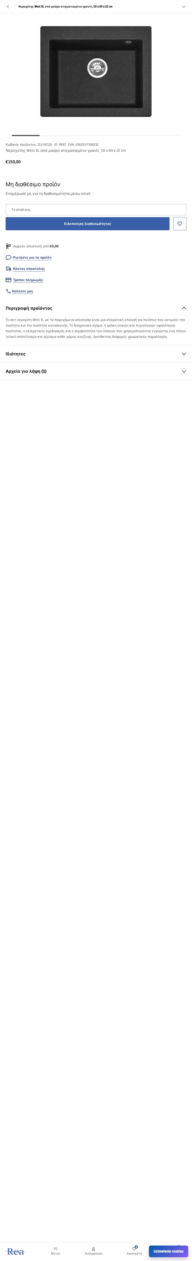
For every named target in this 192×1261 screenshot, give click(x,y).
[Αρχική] (16, 1251)
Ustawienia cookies (169, 1251)
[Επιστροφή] (8, 6)
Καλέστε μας (22, 291)
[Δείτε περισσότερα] (183, 6)
